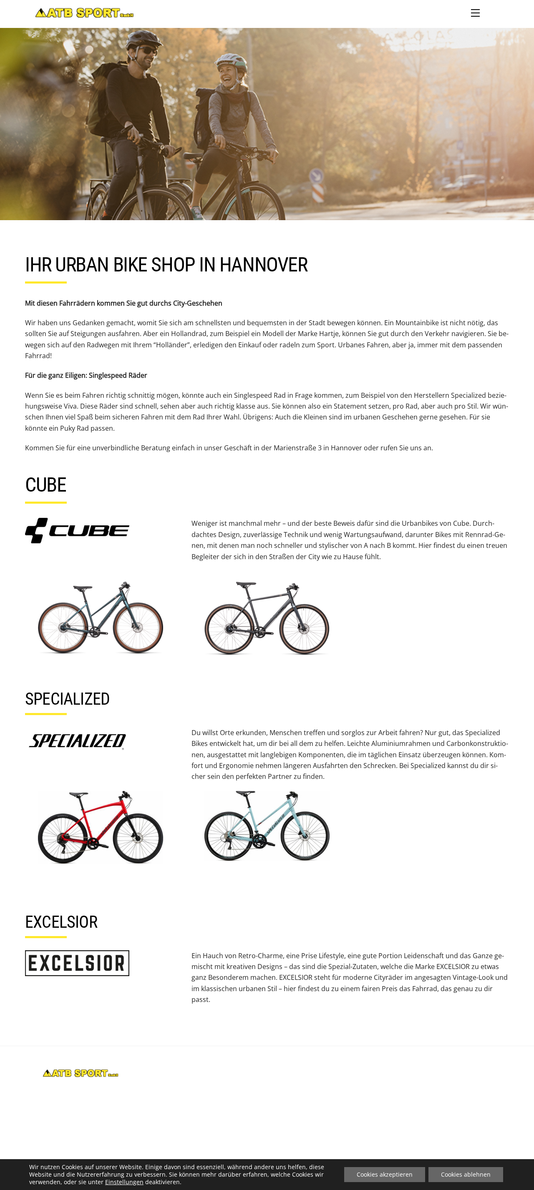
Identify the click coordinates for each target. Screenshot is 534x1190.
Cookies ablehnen (466, 1174)
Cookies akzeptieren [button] (385, 1174)
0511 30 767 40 (271, 1074)
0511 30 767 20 (270, 1085)
